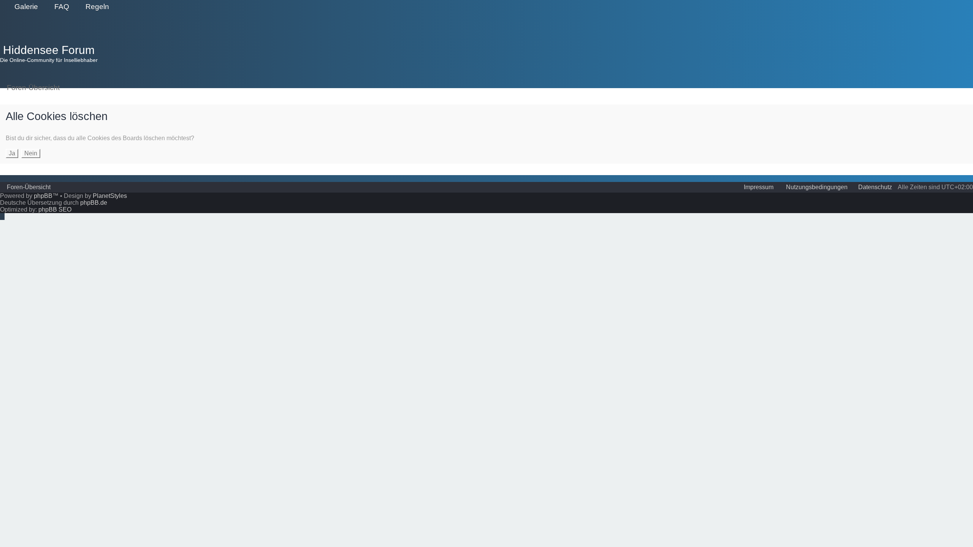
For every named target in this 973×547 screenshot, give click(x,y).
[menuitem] (23, 7)
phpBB (43, 196)
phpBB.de (93, 202)
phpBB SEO (54, 209)
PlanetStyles (110, 196)
